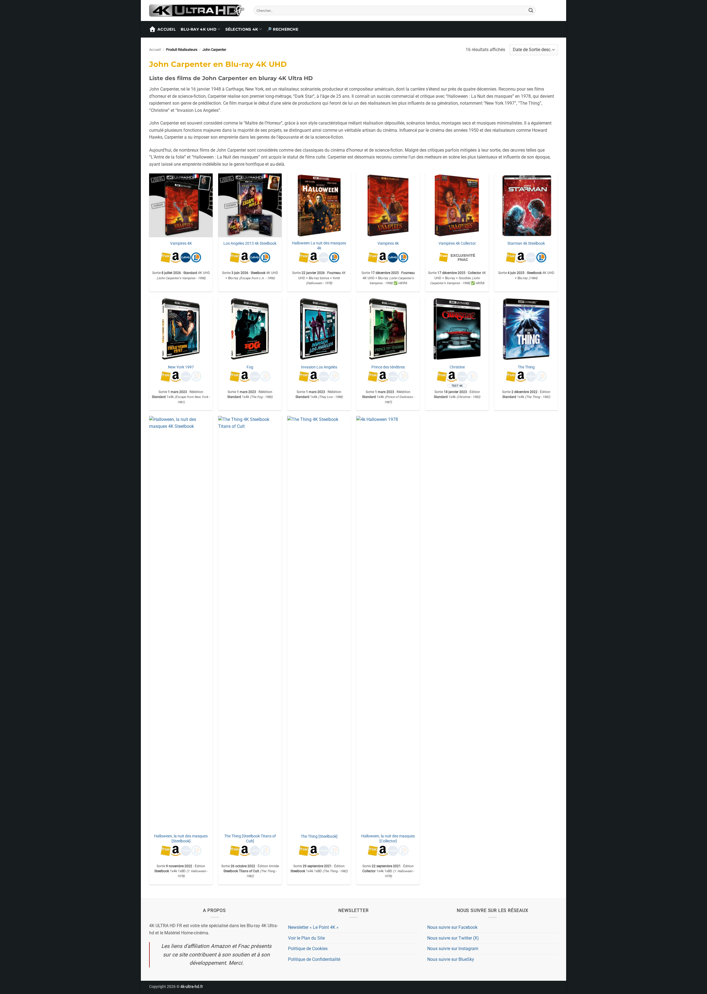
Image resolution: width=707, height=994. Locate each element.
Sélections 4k (241, 29)
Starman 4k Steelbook (526, 243)
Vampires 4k (388, 243)
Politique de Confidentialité (314, 959)
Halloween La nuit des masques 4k (319, 246)
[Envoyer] (530, 10)
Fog (250, 367)
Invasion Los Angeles (319, 367)
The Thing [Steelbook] (319, 836)
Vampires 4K (181, 243)
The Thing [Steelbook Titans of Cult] (250, 839)
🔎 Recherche (282, 29)
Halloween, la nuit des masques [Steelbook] (181, 839)
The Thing (526, 367)
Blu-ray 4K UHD (199, 29)
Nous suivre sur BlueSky (450, 959)
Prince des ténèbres (388, 367)
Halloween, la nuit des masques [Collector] (388, 839)
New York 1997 (181, 367)
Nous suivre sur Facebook (452, 927)
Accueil (166, 29)
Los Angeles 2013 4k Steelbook (249, 243)
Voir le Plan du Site (306, 938)
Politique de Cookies (308, 948)
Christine (457, 367)
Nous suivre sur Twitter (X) (453, 938)
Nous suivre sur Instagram (452, 948)
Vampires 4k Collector (457, 243)
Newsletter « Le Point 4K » (313, 927)
